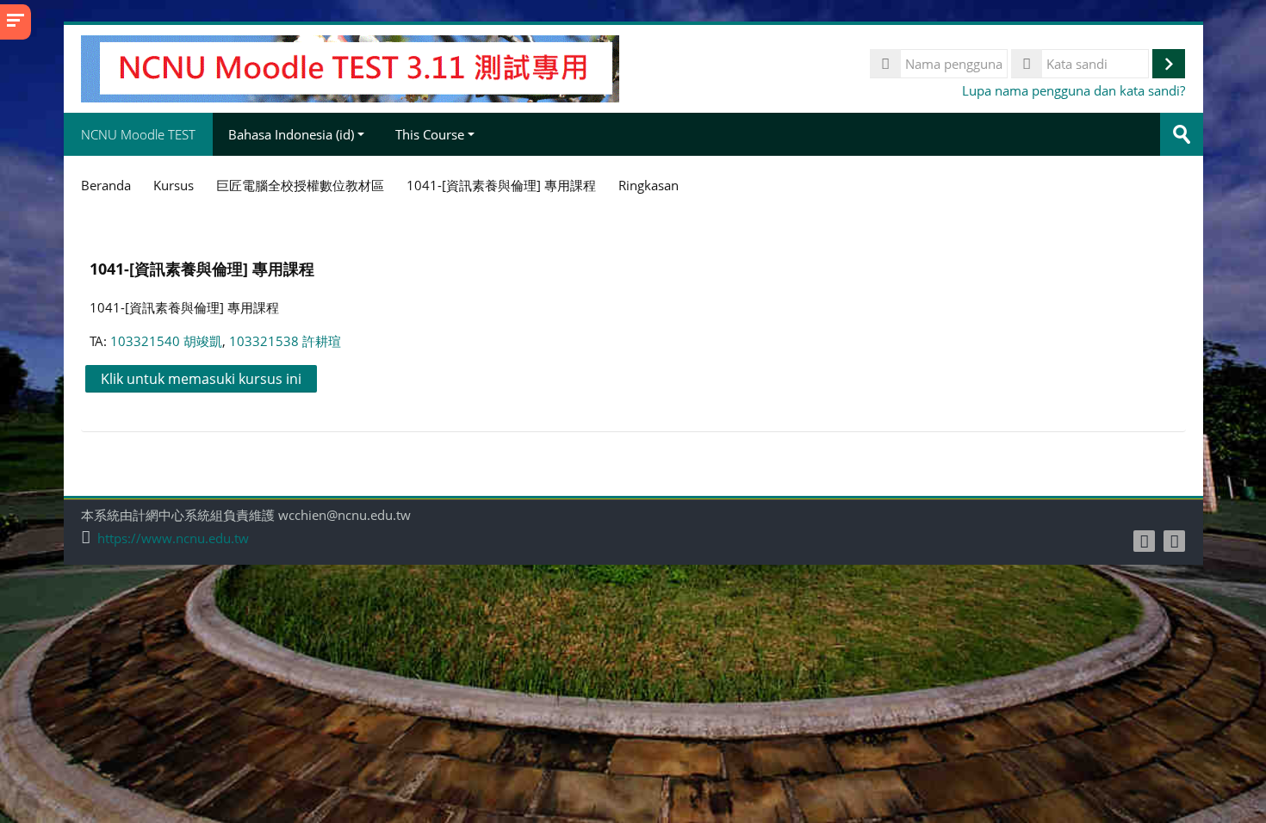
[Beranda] (350, 67)
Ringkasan (648, 185)
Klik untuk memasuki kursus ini (201, 378)
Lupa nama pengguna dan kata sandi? (1073, 90)
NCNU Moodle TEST (138, 134)
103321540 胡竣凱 (166, 341)
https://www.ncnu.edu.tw (173, 538)
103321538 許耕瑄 (285, 341)
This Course (429, 134)
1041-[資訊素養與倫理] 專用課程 (202, 268)
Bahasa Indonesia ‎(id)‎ (291, 134)
